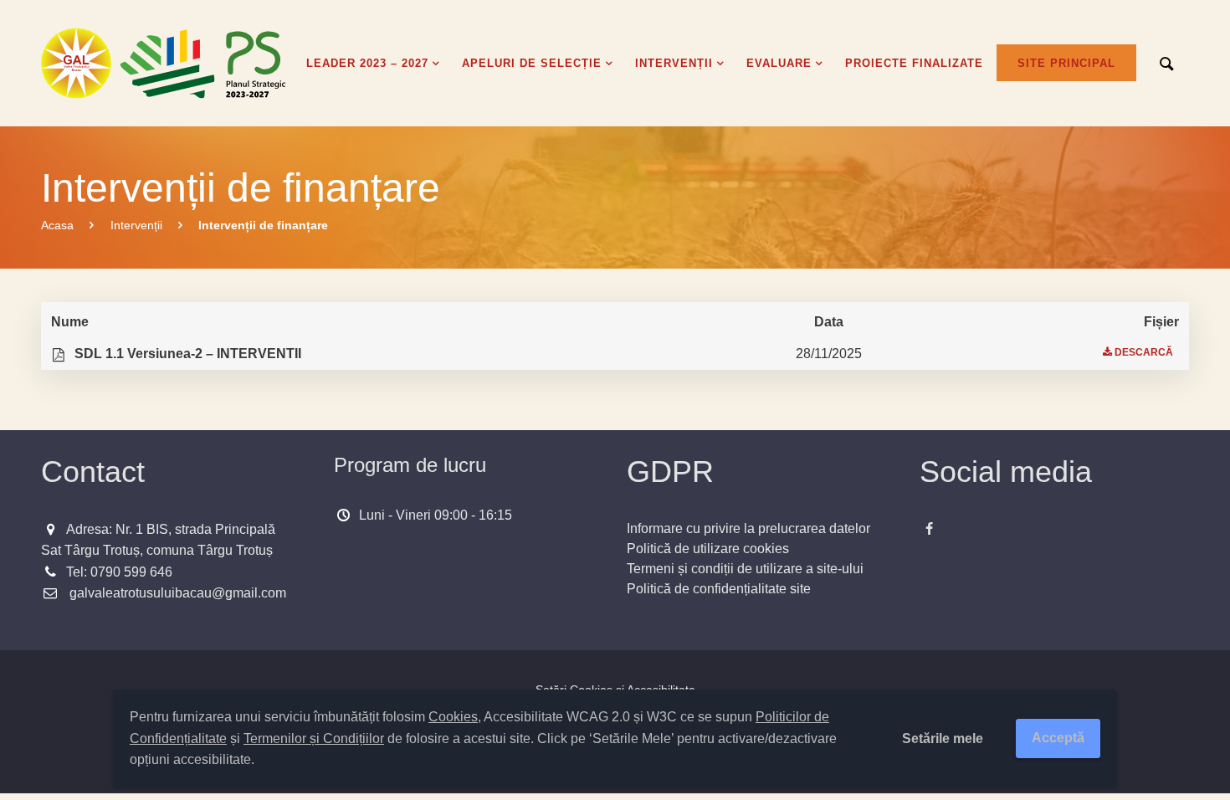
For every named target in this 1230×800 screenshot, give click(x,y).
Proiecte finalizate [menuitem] (914, 63)
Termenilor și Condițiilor (313, 738)
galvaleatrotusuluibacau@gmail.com (177, 593)
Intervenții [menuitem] (674, 63)
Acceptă (1058, 738)
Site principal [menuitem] (1066, 63)
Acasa (57, 225)
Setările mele (942, 738)
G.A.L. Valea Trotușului (166, 63)
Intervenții (136, 225)
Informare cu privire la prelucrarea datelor (748, 528)
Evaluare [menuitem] (779, 63)
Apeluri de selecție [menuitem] (532, 63)
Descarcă (1144, 352)
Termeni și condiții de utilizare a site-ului (745, 569)
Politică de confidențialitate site (719, 589)
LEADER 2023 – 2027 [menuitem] (367, 63)
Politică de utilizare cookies (708, 548)
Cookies (453, 717)
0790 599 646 (131, 572)
